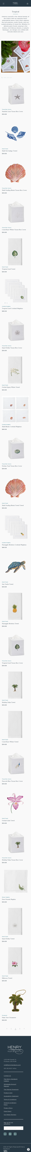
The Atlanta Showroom (11, 1089)
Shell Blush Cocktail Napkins (12, 426)
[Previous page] (7, 1028)
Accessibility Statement (11, 1096)
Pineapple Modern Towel (10, 623)
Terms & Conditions (10, 1099)
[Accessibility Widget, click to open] (28, 1149)
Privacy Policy (8, 1108)
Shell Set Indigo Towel (9, 151)
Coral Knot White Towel (10, 742)
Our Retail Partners (10, 1114)
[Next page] (24, 1028)
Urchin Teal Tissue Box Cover (12, 466)
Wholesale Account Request (10, 1085)
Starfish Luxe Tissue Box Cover (12, 111)
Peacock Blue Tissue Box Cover (12, 781)
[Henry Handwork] (15, 1053)
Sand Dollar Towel (8, 939)
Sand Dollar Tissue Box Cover (12, 348)
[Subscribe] (21, 1128)
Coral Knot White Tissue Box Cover (14, 230)
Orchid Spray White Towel (11, 387)
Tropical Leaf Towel (8, 269)
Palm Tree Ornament (9, 1017)
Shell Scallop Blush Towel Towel (13, 505)
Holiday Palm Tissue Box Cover (12, 860)
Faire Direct (7, 1111)
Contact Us (7, 1076)
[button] (6, 77)
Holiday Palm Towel (8, 702)
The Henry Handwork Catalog (10, 1080)
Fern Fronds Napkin (9, 899)
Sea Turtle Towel (7, 584)
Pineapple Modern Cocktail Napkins (14, 545)
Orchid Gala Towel (8, 820)
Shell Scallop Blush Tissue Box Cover (14, 190)
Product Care (8, 1093)
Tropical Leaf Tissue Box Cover (12, 663)
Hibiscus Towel (7, 978)
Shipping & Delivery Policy (10, 1103)
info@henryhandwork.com (12, 1065)
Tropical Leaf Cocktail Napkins (12, 308)
